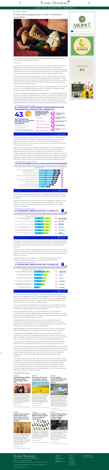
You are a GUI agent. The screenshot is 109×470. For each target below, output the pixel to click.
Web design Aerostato (88, 455)
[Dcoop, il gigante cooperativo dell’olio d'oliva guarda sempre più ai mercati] (59, 389)
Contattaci (71, 457)
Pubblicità (71, 458)
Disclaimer (71, 461)
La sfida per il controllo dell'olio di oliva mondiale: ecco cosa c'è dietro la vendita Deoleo (40, 416)
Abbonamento (72, 460)
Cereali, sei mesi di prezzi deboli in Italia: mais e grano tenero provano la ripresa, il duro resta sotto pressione (21, 417)
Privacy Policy (72, 463)
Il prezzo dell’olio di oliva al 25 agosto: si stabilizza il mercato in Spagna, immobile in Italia (59, 416)
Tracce (44, 8)
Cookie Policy (72, 464)
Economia (24, 11)
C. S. (22, 62)
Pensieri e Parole (68, 8)
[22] (54, 3)
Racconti (37, 8)
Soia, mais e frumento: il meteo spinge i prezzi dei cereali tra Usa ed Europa (40, 379)
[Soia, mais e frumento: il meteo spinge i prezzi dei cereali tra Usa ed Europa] (40, 388)
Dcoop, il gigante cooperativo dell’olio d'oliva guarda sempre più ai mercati (59, 380)
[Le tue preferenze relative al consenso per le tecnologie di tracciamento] (1, 352)
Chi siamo (71, 455)
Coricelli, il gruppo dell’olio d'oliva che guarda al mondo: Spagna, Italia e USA (22, 380)
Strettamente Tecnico (55, 8)
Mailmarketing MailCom (88, 457)
